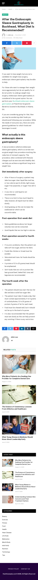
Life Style (5, 536)
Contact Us (25, 569)
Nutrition (5, 549)
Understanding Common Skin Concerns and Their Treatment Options (25, 499)
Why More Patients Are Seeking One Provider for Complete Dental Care (24, 462)
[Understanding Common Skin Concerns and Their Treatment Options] (7, 499)
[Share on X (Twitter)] (17, 43)
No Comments (8, 38)
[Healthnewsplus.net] (19, 3)
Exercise (5, 519)
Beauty (4, 516)
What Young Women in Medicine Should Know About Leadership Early (25, 487)
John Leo (10, 35)
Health (5, 14)
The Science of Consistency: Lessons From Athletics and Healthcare (25, 474)
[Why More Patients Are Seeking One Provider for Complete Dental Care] (19, 364)
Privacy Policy (13, 569)
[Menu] (3, 3)
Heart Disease (6, 532)
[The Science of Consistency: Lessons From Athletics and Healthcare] (19, 394)
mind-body (5, 545)
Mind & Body (6, 542)
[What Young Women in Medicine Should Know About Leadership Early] (19, 424)
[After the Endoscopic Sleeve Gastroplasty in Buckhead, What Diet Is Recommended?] (19, 58)
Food (3, 526)
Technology (6, 552)
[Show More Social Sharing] (34, 43)
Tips (3, 555)
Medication (5, 539)
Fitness (4, 523)
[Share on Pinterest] (27, 43)
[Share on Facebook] (7, 43)
